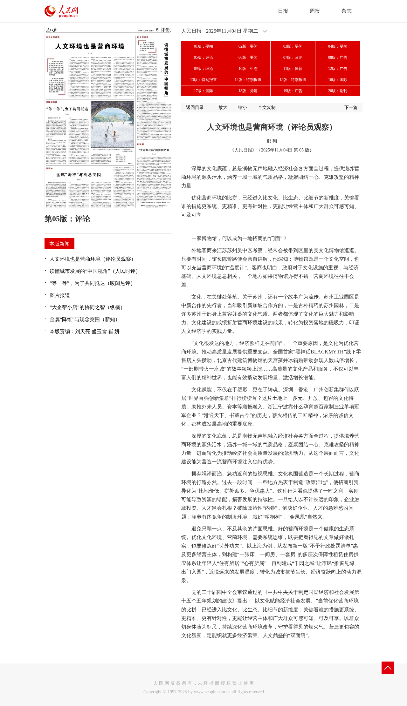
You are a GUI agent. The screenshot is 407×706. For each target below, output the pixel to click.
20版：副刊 (337, 91)
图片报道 (60, 295)
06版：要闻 (248, 57)
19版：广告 (292, 91)
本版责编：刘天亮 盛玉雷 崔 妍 (85, 331)
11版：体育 (292, 68)
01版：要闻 (203, 46)
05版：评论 (203, 57)
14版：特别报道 (248, 79)
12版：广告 (337, 68)
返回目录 (195, 107)
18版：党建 (248, 91)
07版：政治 (292, 57)
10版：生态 (248, 68)
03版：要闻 (292, 46)
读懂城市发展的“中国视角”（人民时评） (95, 271)
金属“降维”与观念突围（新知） (85, 319)
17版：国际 (203, 91)
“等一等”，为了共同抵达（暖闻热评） (92, 283)
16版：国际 (337, 79)
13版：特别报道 (203, 79)
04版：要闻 (337, 46)
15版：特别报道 (292, 79)
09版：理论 (203, 68)
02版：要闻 (248, 46)
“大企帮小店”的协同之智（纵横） (87, 307)
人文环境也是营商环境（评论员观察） (93, 259)
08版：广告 (337, 57)
